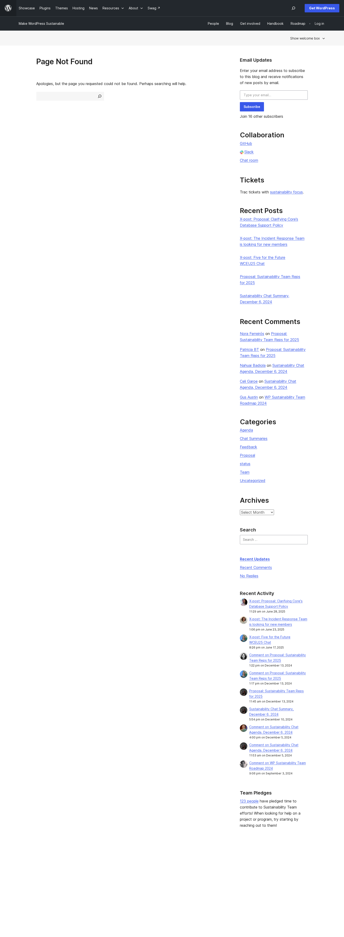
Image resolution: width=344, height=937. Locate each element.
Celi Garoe (249, 381)
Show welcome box (305, 38)
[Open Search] (293, 8)
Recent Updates (255, 559)
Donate (213, 874)
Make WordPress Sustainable (41, 23)
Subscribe (252, 107)
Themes (87, 867)
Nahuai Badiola (253, 365)
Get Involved (215, 859)
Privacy (24, 881)
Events (210, 867)
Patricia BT (249, 349)
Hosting (25, 874)
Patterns (87, 881)
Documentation (155, 867)
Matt (273, 867)
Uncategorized (252, 480)
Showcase (89, 859)
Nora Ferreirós (252, 333)
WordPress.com (282, 859)
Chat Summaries (253, 438)
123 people (249, 801)
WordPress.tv (155, 881)
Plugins (86, 874)
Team (244, 472)
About (23, 859)
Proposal (247, 455)
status (245, 463)
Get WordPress (322, 8)
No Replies (249, 576)
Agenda (246, 430)
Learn (147, 859)
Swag (211, 881)
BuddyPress (279, 881)
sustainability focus (286, 192)
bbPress (276, 874)
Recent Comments (256, 567)
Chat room (249, 160)
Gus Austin (249, 397)
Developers (152, 874)
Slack (249, 152)
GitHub (246, 143)
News (23, 867)
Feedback (248, 447)
